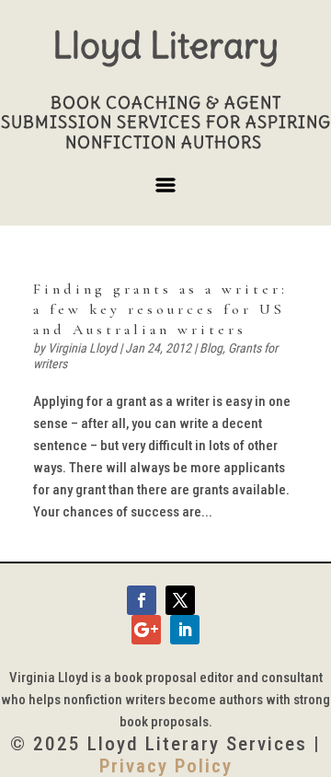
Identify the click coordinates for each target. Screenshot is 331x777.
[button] (165, 192)
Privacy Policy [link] (166, 766)
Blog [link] (211, 348)
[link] (141, 600)
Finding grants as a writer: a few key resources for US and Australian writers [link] (160, 310)
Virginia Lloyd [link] (82, 348)
